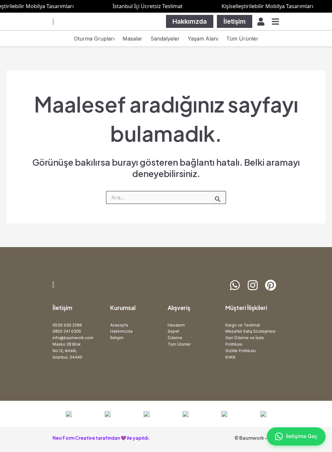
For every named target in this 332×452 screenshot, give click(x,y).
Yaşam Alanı (203, 38)
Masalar (132, 38)
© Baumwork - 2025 (256, 438)
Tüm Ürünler (242, 38)
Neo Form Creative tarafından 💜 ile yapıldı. (101, 438)
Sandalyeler (165, 38)
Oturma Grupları (94, 38)
